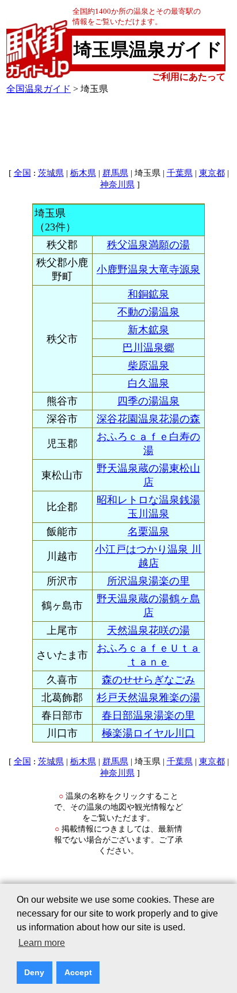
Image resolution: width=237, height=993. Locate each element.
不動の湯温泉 (148, 312)
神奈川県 (117, 184)
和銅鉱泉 (148, 294)
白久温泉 (148, 383)
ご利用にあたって (188, 77)
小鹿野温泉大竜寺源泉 (148, 269)
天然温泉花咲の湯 (148, 630)
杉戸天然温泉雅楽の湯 (148, 697)
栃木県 (83, 173)
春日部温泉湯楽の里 (148, 715)
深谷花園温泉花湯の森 (148, 419)
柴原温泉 (148, 365)
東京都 (212, 173)
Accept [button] (78, 972)
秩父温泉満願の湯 (148, 245)
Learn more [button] (41, 943)
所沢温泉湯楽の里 (148, 581)
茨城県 (51, 173)
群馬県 (115, 173)
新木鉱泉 (148, 330)
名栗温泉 (148, 531)
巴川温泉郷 (148, 347)
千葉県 (180, 173)
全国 (22, 173)
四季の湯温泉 (148, 401)
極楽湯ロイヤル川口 (148, 733)
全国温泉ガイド (38, 89)
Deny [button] (34, 972)
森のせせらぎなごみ (148, 680)
